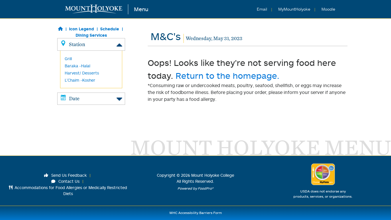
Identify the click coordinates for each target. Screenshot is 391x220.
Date (74, 98)
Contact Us (68, 181)
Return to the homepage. (227, 75)
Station (77, 44)
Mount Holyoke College (212, 175)
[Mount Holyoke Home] (96, 9)
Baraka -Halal (77, 65)
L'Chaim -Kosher (80, 80)
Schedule (109, 28)
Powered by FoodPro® (195, 188)
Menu (141, 9)
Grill (68, 58)
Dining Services (91, 35)
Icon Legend (81, 28)
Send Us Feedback (68, 175)
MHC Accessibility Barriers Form (195, 213)
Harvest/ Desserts (82, 72)
